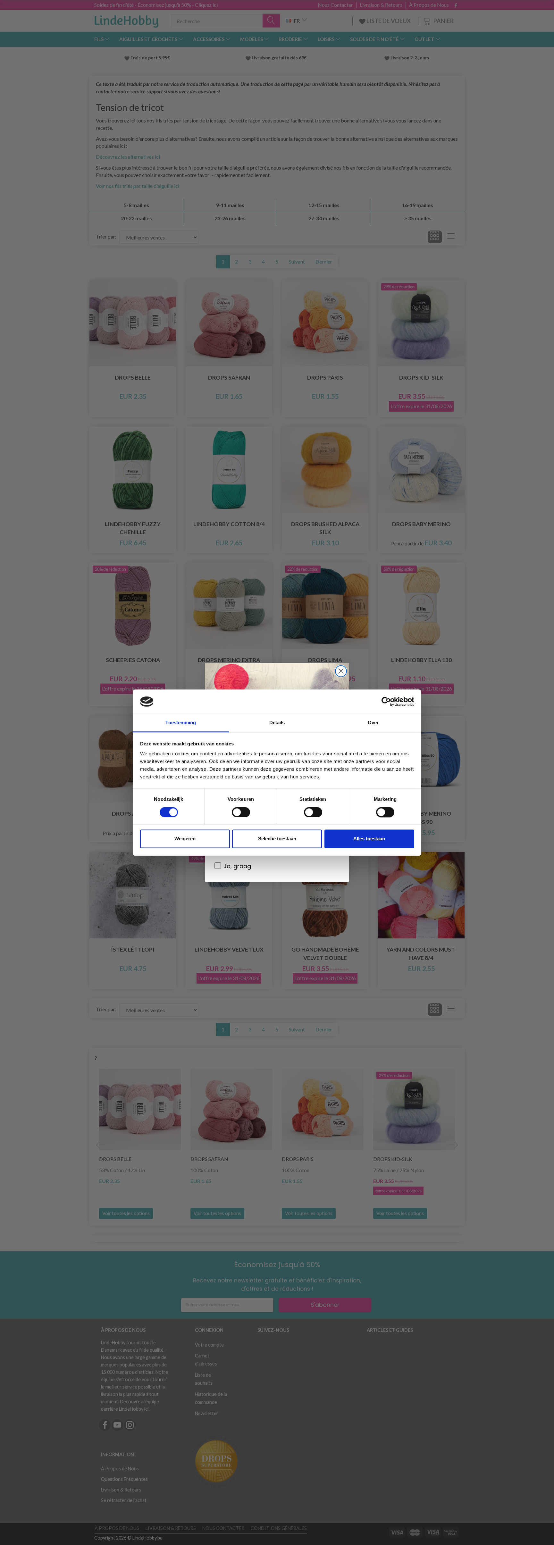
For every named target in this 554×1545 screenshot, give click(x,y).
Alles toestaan (369, 839)
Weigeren (185, 839)
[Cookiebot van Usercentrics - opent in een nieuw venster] (386, 701)
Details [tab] (277, 723)
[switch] (241, 812)
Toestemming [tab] (180, 723)
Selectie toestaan (277, 839)
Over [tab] (373, 723)
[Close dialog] (341, 671)
